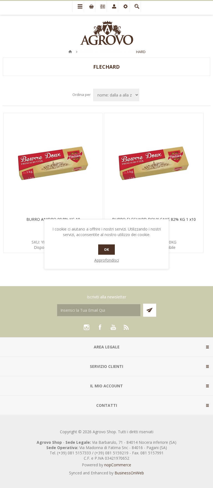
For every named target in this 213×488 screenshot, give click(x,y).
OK (106, 249)
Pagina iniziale (70, 51)
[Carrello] (89, 6)
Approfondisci (106, 260)
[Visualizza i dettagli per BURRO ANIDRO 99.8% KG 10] (53, 162)
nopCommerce (117, 464)
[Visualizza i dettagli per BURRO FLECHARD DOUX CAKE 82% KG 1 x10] (153, 162)
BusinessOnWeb (129, 472)
